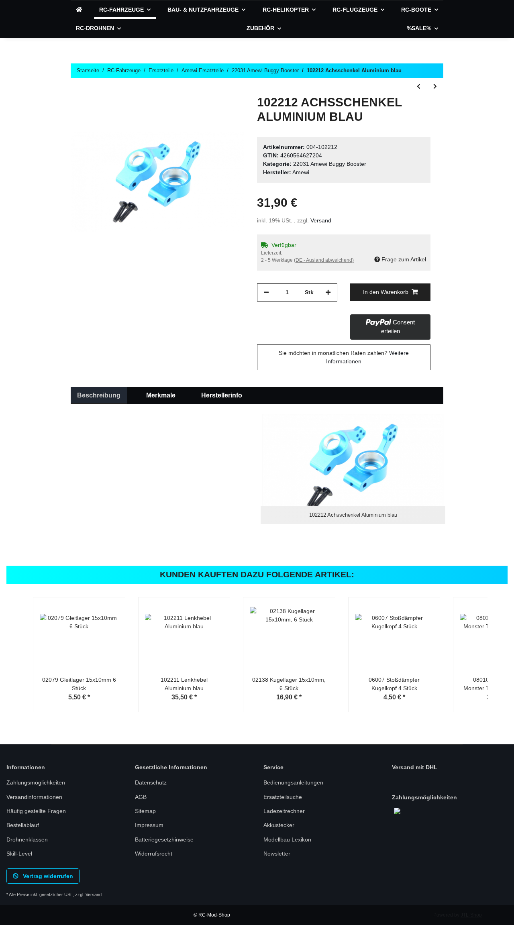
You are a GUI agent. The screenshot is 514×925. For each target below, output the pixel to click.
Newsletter (276, 853)
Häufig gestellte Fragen (36, 811)
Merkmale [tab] (160, 395)
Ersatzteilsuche (282, 797)
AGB (141, 797)
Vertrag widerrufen (47, 876)
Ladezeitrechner (284, 811)
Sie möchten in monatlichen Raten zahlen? (344, 357)
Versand (320, 220)
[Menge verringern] (266, 292)
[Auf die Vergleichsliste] (206, 113)
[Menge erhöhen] (328, 292)
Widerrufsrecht (153, 853)
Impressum (149, 825)
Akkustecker (278, 825)
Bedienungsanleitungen (293, 782)
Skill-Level (19, 853)
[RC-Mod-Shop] (79, 9)
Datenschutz (151, 782)
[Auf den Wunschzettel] (227, 113)
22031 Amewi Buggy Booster (329, 164)
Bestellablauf (22, 825)
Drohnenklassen (27, 839)
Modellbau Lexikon (287, 839)
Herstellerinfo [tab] (221, 395)
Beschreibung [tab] (98, 395)
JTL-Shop (471, 915)
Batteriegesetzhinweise (164, 839)
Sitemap (145, 811)
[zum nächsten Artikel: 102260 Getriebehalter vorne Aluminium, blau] (435, 86)
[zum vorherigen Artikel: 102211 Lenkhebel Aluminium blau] (418, 86)
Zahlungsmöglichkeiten (35, 782)
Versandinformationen (34, 797)
